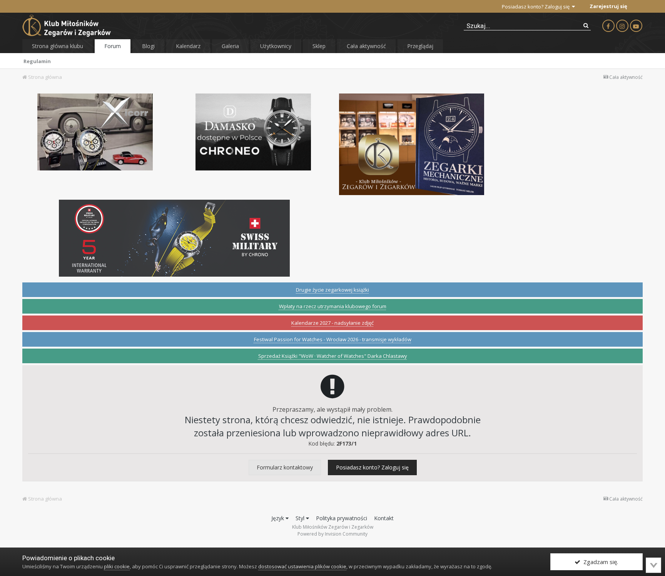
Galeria (230, 46)
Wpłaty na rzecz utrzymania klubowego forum (332, 306)
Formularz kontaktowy (285, 467)
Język (278, 518)
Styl (301, 518)
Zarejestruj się (608, 6)
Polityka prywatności (341, 518)
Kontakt (384, 518)
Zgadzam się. (599, 562)
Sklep (319, 46)
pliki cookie (117, 566)
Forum (112, 46)
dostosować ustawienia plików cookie (302, 566)
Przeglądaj (420, 46)
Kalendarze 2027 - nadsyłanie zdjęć (332, 322)
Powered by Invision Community (332, 534)
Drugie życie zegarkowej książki (332, 289)
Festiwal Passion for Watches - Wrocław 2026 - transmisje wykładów (332, 339)
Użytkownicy (275, 46)
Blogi (148, 46)
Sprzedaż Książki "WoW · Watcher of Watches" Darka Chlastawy (332, 355)
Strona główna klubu (57, 46)
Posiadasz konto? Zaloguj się (537, 6)
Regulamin (37, 61)
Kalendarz (188, 46)
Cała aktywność (366, 46)
